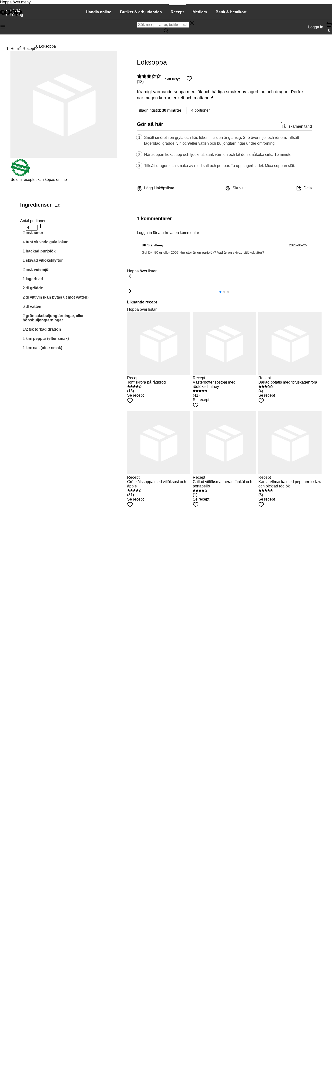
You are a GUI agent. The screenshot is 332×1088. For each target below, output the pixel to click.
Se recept (135, 395)
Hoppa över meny (15, 2)
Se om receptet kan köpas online (38, 179)
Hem (14, 49)
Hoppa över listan (142, 271)
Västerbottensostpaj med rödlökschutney (214, 384)
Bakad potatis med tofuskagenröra (287, 382)
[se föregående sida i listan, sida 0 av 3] (130, 276)
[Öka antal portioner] (41, 226)
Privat (15, 10)
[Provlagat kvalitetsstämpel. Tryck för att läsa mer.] (20, 175)
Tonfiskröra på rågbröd (146, 382)
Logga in (315, 27)
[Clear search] (192, 23)
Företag (16, 15)
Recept (29, 49)
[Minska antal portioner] (23, 226)
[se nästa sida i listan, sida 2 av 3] (130, 291)
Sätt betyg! (173, 79)
